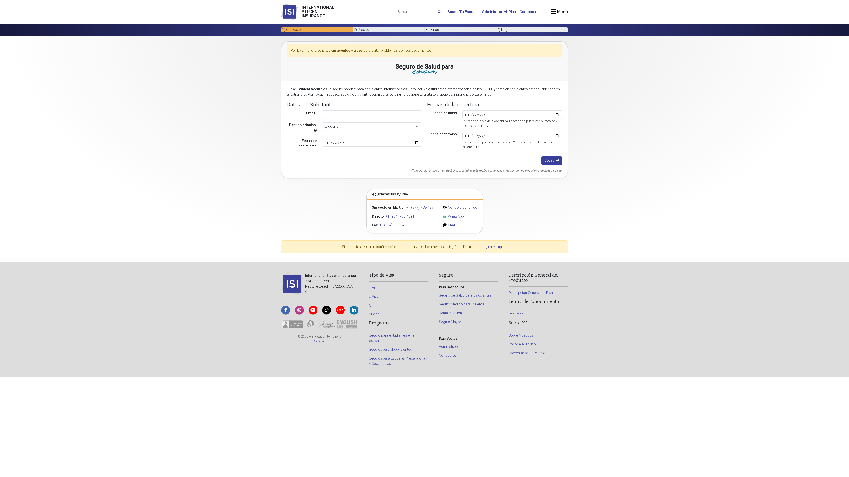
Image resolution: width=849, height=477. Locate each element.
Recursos (516, 314)
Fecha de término (443, 134)
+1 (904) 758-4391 (400, 216)
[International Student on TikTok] (326, 310)
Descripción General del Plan (531, 293)
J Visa (374, 296)
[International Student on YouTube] (313, 310)
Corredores (448, 355)
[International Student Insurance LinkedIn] (354, 310)
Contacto (312, 292)
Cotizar (550, 160)
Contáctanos (531, 11)
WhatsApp (455, 216)
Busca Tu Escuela (462, 11)
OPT (372, 305)
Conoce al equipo (522, 344)
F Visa (374, 288)
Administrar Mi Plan (499, 11)
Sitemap (320, 341)
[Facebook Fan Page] (285, 310)
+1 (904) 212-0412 (393, 225)
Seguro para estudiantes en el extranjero (392, 338)
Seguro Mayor (450, 322)
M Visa (374, 314)
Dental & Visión (450, 313)
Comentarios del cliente (527, 353)
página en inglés (494, 247)
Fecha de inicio (444, 113)
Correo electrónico (462, 207)
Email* (311, 113)
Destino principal (303, 125)
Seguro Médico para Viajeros (461, 304)
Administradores (451, 346)
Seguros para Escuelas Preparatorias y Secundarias (398, 361)
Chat (451, 225)
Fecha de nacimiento (307, 143)
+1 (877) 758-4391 (420, 207)
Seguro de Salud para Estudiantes (465, 295)
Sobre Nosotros (521, 335)
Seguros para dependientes (390, 349)
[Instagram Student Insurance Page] (299, 310)
